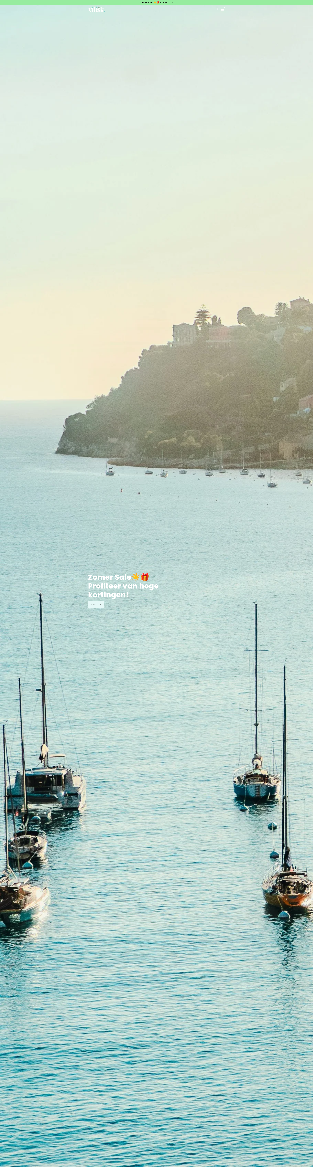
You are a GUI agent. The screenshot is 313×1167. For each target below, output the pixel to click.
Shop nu (96, 604)
